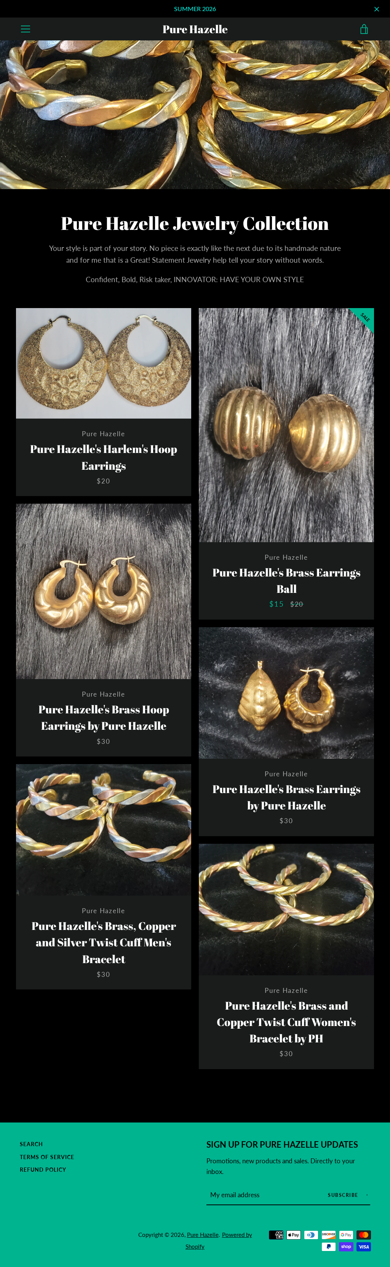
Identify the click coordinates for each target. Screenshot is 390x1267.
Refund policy (43, 1169)
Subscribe (344, 1195)
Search (31, 1144)
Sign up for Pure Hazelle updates (282, 1145)
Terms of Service (47, 1157)
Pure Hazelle (195, 29)
